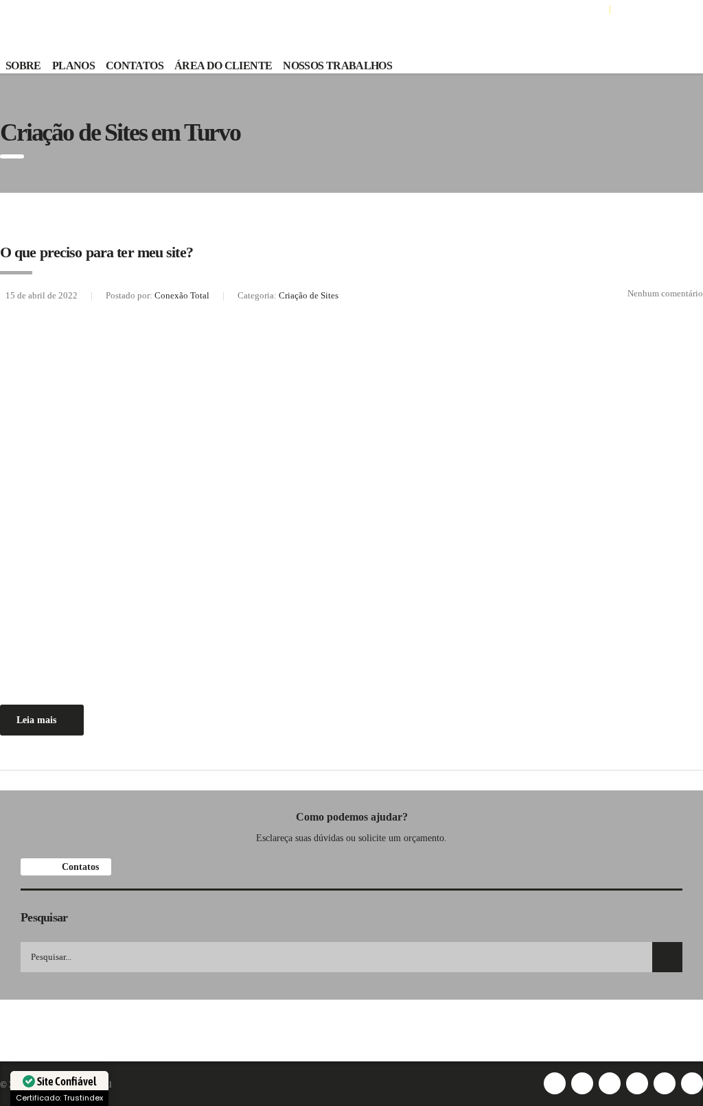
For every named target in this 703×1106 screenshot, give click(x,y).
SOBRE (23, 65)
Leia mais (36, 720)
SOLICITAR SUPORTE (652, 8)
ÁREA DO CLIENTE (571, 8)
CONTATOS (134, 65)
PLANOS (73, 65)
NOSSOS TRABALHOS (337, 65)
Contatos (79, 867)
